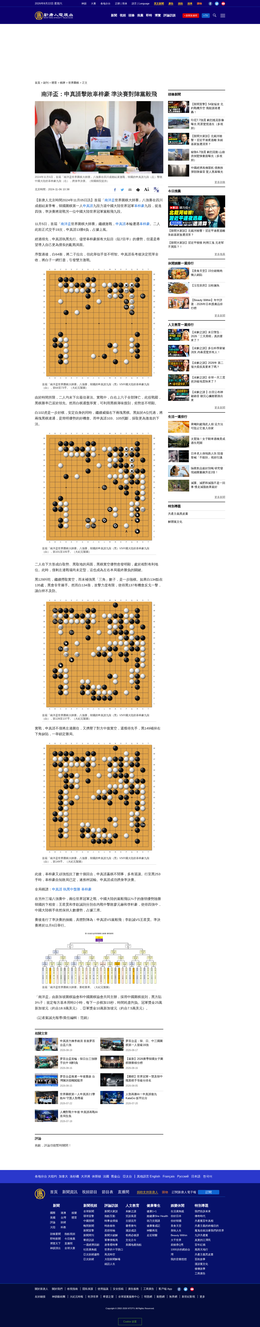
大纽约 (52, 1176)
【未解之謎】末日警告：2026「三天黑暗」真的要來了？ (207, 336)
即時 (149, 15)
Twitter (217, 4)
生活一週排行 (177, 417)
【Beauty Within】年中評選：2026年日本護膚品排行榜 (207, 304)
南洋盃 (109, 200)
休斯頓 (96, 1176)
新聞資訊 (69, 1192)
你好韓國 (176, 1220)
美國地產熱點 (134, 1244)
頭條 (131, 15)
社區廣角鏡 (90, 1249)
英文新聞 (159, 3)
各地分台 (105, 3)
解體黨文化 (175, 521)
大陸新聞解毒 (112, 1259)
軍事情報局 (111, 1239)
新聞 (114, 15)
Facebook (210, 4)
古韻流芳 (131, 1220)
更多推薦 (220, 254)
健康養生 (153, 1205)
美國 (52, 1217)
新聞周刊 (88, 1235)
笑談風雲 (131, 1216)
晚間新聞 (88, 1225)
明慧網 (148, 1296)
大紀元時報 (76, 1296)
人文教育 (132, 1205)
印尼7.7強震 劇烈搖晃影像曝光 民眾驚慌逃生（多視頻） (207, 124)
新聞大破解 (111, 1235)
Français (169, 1176)
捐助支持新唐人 (147, 1192)
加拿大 (63, 1176)
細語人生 (109, 1263)
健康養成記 (153, 1225)
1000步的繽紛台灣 (180, 1252)
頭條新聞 (174, 94)
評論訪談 (169, 15)
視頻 (123, 15)
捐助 (180, 3)
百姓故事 (200, 1259)
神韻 (83, 3)
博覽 (158, 15)
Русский (183, 1176)
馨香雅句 (131, 1225)
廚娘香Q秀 (177, 1244)
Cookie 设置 (130, 1321)
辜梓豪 (139, 206)
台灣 (63, 1217)
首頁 (37, 82)
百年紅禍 (200, 1244)
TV (206, 15)
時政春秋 (109, 1225)
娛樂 (74, 1212)
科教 (63, 1227)
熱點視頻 (70, 1233)
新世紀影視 (188, 1296)
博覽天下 (55, 1243)
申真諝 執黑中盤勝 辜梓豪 (72, 889)
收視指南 (72, 1288)
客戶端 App (165, 1288)
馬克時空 (109, 1254)
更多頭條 (220, 182)
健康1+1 (152, 1211)
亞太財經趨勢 (91, 1254)
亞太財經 (88, 1259)
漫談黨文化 (201, 1263)
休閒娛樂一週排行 (181, 263)
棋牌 (62, 82)
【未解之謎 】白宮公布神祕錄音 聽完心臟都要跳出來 (207, 396)
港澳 (63, 1212)
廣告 (170, 3)
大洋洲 (85, 1176)
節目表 (107, 1192)
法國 (106, 1176)
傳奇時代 (200, 1216)
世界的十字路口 (113, 1249)
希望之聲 (108, 1296)
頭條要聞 (55, 1233)
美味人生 (176, 1230)
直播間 (123, 1192)
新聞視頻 (90, 1205)
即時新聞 (55, 1238)
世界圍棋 (73, 82)
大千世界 (176, 1239)
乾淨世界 (93, 1296)
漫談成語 (131, 1230)
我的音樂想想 (179, 1259)
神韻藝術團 (58, 1296)
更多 (202, 1296)
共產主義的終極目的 (207, 1225)
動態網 (161, 1296)
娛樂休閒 (177, 1205)
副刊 (46, 82)
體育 (54, 82)
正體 (117, 3)
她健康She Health (157, 1216)
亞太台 (127, 1176)
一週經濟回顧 (91, 1244)
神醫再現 (152, 1230)
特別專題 (174, 506)
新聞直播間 (191, 15)
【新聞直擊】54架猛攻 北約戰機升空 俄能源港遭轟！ (207, 108)
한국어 (207, 1176)
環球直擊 (88, 1216)
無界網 (173, 1296)
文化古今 (131, 1239)
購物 (199, 3)
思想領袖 (109, 1230)
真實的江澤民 (203, 1239)
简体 (124, 3)
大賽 (93, 3)
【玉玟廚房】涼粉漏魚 (205, 285)
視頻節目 (89, 1192)
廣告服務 (133, 1288)
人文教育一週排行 (181, 325)
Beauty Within (179, 1235)
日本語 (195, 1176)
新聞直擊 (88, 1230)
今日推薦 (174, 191)
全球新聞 (88, 1211)
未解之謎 (131, 1211)
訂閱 (209, 1192)
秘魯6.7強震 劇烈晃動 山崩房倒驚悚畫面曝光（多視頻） (208, 156)
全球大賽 (70, 1248)
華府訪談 (88, 1239)
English (155, 1176)
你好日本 (176, 1216)
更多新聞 (220, 315)
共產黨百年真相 (204, 1220)
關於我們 (57, 1288)
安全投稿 (118, 1288)
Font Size (146, 189)
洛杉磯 (74, 1176)
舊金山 (115, 1176)
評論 (52, 1222)
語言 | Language (140, 3)
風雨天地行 (201, 1249)
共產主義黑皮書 (178, 513)
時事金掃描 (111, 1220)
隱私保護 (87, 1288)
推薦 (140, 15)
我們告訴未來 (203, 1211)
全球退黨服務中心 (129, 1296)
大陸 (52, 1227)
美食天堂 (176, 1225)
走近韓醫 (152, 1235)
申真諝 (88, 206)
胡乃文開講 (153, 1220)
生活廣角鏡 (177, 1211)
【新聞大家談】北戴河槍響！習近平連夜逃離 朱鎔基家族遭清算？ (207, 140)
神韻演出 (55, 1248)
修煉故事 (200, 1268)
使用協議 (103, 1288)
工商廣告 (200, 1273)
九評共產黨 (201, 1235)
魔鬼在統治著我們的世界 (209, 1230)
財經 (63, 1222)
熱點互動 (109, 1216)
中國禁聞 (88, 1220)
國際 (52, 1212)
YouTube (223, 4)
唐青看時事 (111, 1244)
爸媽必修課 (132, 1235)
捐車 (189, 3)
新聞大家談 (111, 1211)
